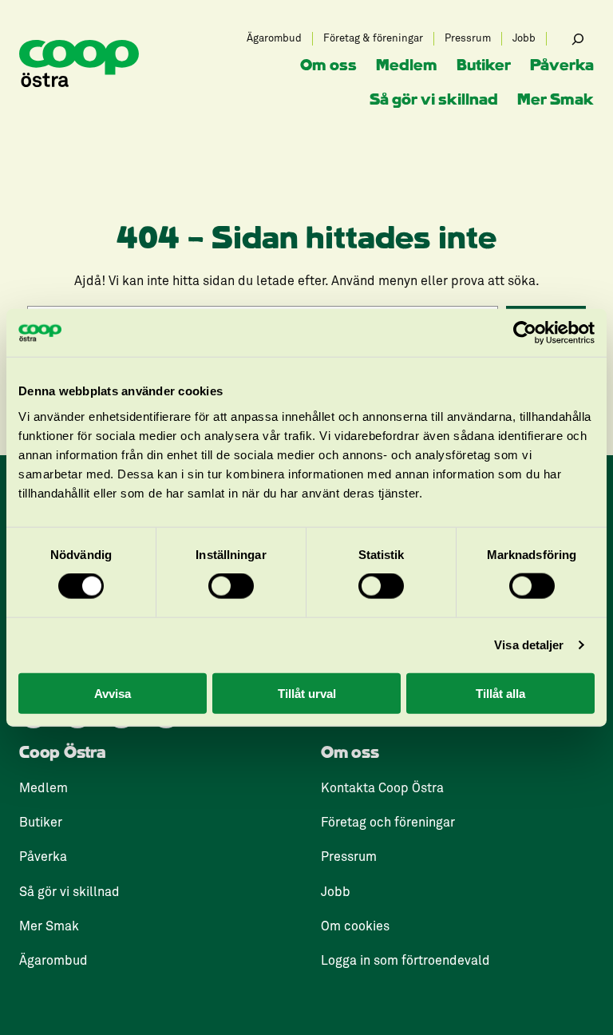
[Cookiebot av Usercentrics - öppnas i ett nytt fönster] (525, 333)
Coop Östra (62, 753)
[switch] (231, 586)
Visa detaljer (529, 645)
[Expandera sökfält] (578, 38)
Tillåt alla (500, 693)
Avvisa (112, 693)
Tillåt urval (307, 693)
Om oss (350, 753)
